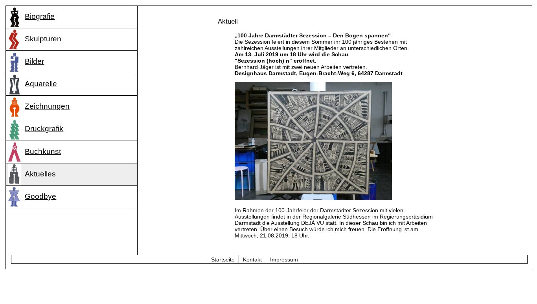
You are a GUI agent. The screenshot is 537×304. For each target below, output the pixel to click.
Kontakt (252, 259)
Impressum (284, 259)
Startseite (223, 259)
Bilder (34, 61)
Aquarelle (41, 84)
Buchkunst (43, 151)
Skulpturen (43, 39)
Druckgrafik (44, 128)
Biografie (40, 16)
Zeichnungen (47, 106)
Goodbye (40, 196)
